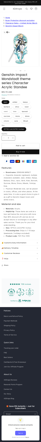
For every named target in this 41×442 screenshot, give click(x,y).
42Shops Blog (9, 398)
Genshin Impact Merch (14, 26)
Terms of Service (10, 335)
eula (16, 121)
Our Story (7, 394)
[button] (4, 8)
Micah (25, 121)
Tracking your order (11, 348)
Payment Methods (10, 321)
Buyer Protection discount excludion (20, 20)
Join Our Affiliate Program (13, 367)
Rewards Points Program (13, 384)
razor (27, 107)
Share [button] (6, 265)
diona (27, 116)
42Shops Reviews (10, 380)
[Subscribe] (35, 414)
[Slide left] (16, 71)
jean (5, 102)
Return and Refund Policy (13, 316)
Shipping (4, 94)
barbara (7, 107)
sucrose (7, 116)
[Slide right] (25, 71)
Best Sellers (8, 357)
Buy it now (20, 152)
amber (15, 102)
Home (7, 18)
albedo (7, 121)
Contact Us (8, 389)
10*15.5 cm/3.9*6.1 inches (14, 129)
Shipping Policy (9, 325)
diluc (17, 107)
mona (17, 116)
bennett (25, 111)
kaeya (25, 102)
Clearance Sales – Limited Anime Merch (21, 23)
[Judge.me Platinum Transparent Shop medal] (20, 292)
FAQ (5, 353)
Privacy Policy (9, 330)
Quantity (4, 134)
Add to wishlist (9, 156)
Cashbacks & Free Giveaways (15, 362)
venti (7, 111)
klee (16, 111)
